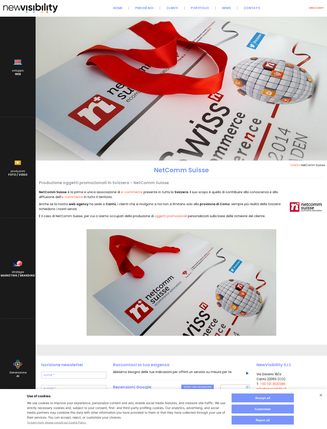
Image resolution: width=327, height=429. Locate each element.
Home (117, 8)
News (226, 8)
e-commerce (132, 192)
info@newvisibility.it (271, 389)
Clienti (172, 8)
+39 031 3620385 (272, 384)
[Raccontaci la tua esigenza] (247, 374)
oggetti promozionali (171, 216)
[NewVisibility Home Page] (30, 12)
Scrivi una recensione (197, 387)
